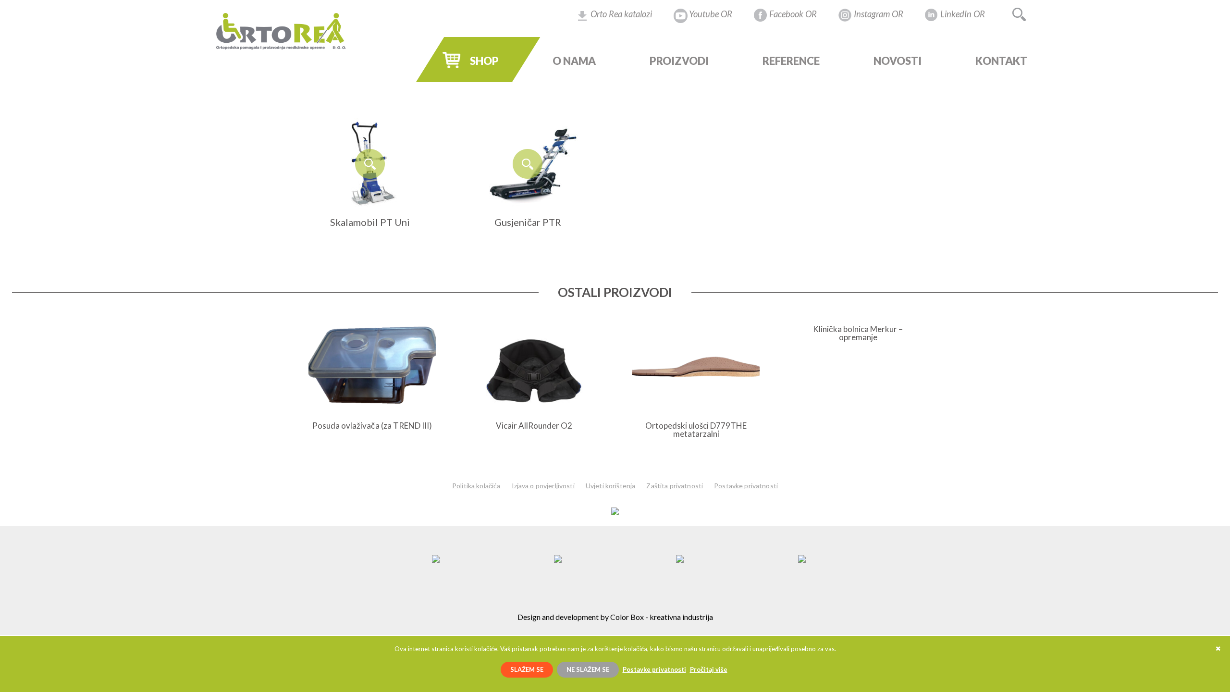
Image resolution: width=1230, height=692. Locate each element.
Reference (791, 61)
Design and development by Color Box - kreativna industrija (615, 617)
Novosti (897, 61)
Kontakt (1001, 61)
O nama (574, 61)
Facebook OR (793, 14)
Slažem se (526, 669)
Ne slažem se (587, 669)
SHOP (484, 61)
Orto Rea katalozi (621, 14)
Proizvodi (679, 61)
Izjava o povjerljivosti (543, 486)
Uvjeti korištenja (610, 486)
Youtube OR (710, 14)
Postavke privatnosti (746, 486)
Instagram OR (878, 14)
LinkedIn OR (962, 14)
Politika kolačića (476, 486)
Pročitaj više (708, 670)
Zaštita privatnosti (674, 486)
